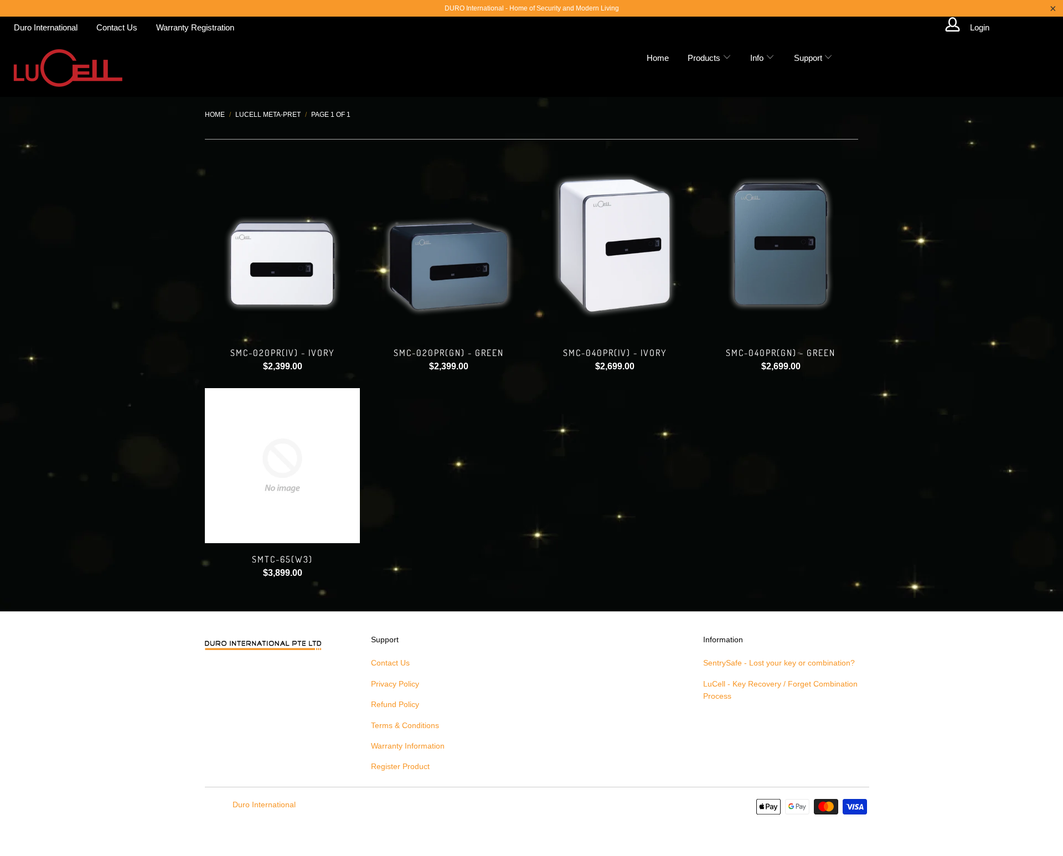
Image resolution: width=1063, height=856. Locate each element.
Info (758, 58)
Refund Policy (395, 704)
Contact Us (116, 27)
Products (705, 58)
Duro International (46, 27)
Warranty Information (408, 745)
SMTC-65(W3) (282, 465)
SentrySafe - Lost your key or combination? (779, 662)
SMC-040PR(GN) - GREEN (780, 244)
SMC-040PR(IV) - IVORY (614, 244)
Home (658, 58)
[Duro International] (68, 68)
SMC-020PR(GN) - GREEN (448, 244)
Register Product (400, 766)
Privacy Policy (395, 683)
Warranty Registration (195, 27)
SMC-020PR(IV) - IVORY (282, 244)
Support (809, 58)
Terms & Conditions (405, 725)
